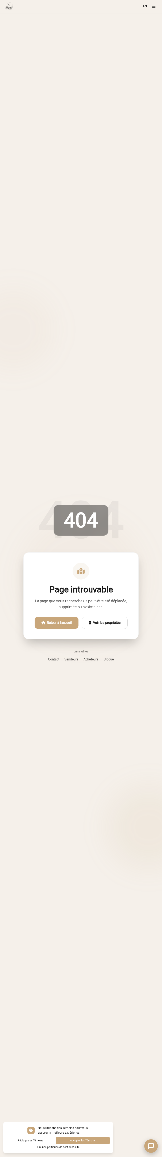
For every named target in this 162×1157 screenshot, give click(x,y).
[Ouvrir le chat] (151, 1146)
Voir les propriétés (107, 623)
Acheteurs (91, 659)
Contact (53, 659)
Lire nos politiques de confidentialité (58, 1147)
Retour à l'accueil (59, 623)
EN (145, 6)
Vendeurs (71, 659)
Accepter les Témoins (83, 1140)
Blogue (109, 659)
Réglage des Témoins (30, 1140)
